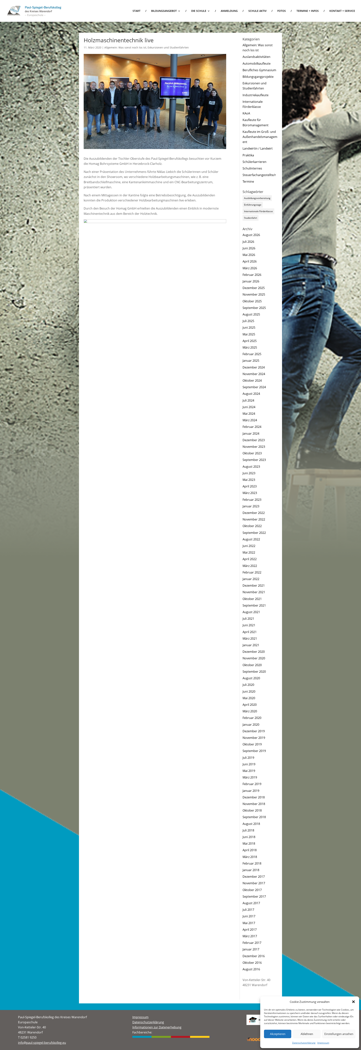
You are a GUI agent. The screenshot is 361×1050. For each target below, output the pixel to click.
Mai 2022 (249, 552)
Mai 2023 (249, 480)
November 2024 (254, 374)
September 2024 (254, 387)
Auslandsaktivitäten (256, 57)
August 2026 (251, 235)
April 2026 (250, 261)
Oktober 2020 (252, 665)
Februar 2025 (252, 354)
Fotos (281, 11)
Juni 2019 (249, 764)
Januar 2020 (251, 724)
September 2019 (254, 751)
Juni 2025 (249, 327)
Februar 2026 (252, 275)
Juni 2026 (249, 248)
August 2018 (251, 824)
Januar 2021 (251, 645)
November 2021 (254, 592)
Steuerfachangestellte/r (259, 175)
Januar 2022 (251, 579)
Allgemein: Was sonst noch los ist (125, 47)
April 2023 (250, 486)
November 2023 (254, 447)
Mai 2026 (249, 255)
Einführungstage (252, 204)
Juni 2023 (249, 473)
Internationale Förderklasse (258, 211)
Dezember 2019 (254, 731)
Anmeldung (229, 11)
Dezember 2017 (254, 876)
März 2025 (250, 347)
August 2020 (251, 678)
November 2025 (254, 294)
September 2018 (254, 817)
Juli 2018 (248, 830)
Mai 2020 (249, 698)
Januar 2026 (251, 281)
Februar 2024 (252, 427)
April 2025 (250, 341)
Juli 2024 (248, 400)
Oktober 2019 (252, 744)
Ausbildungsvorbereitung (257, 198)
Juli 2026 (248, 242)
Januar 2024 (251, 433)
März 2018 (250, 857)
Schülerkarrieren (254, 162)
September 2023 (254, 460)
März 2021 (250, 638)
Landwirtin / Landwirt (258, 148)
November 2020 (254, 658)
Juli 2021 (248, 619)
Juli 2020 (248, 685)
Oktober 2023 (252, 453)
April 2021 (250, 632)
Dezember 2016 (254, 956)
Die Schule (198, 11)
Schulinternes (252, 168)
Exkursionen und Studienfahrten (168, 47)
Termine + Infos (308, 11)
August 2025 (251, 314)
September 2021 (254, 605)
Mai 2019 (249, 771)
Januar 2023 (251, 506)
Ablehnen (307, 1034)
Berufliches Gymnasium (259, 70)
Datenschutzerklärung (303, 1042)
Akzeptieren (277, 1034)
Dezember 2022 (254, 513)
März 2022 (250, 566)
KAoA (246, 113)
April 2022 (250, 559)
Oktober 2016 (252, 963)
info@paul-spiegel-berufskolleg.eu (42, 1043)
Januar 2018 (251, 870)
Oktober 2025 (252, 301)
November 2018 (254, 804)
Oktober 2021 (252, 599)
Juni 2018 (249, 837)
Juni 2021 (249, 625)
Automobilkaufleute (257, 63)
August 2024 (251, 394)
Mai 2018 (249, 843)
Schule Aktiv (257, 11)
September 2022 (254, 533)
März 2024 (250, 420)
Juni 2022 (249, 546)
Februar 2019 (252, 784)
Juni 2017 (249, 916)
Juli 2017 (248, 910)
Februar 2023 (252, 500)
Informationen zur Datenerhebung (156, 1027)
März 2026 (250, 268)
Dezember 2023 (254, 440)
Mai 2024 (249, 414)
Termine (248, 181)
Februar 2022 (252, 572)
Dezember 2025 (254, 288)
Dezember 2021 (254, 585)
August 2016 (251, 969)
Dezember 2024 (254, 367)
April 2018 (250, 850)
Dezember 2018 (254, 797)
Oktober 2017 (252, 890)
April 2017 (250, 929)
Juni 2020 (249, 691)
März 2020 (250, 711)
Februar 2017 (252, 943)
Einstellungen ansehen (338, 1034)
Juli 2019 (248, 758)
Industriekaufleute (255, 95)
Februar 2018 (252, 863)
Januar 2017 (251, 949)
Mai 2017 (249, 923)
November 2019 (254, 738)
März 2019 (250, 777)
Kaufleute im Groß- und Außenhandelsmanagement (260, 137)
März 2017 (250, 936)
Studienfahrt (250, 217)
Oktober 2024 (252, 380)
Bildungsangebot (164, 11)
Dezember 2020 (254, 652)
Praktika (248, 155)
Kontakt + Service (342, 11)
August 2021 (251, 612)
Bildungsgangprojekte (258, 77)
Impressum (323, 1042)
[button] (353, 1002)
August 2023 (251, 466)
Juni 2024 (249, 407)
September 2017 (254, 896)
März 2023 (250, 493)
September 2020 (254, 671)
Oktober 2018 (252, 810)
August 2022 (251, 539)
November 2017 (254, 883)
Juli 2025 (248, 321)
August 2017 (251, 903)
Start (136, 11)
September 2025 (254, 308)
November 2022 (254, 519)
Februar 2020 (252, 718)
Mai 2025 (249, 334)
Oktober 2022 (252, 526)
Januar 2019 (251, 791)
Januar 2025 (251, 361)
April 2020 (250, 705)
